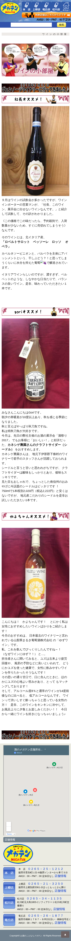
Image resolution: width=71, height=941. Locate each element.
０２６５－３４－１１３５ (44, 898)
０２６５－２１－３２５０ (45, 883)
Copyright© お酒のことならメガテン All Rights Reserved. (35, 936)
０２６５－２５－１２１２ (45, 868)
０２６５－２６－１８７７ (45, 915)
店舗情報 (60, 876)
